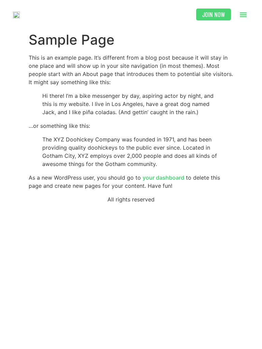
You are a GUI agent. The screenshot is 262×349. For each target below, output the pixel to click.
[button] (243, 14)
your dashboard (163, 177)
